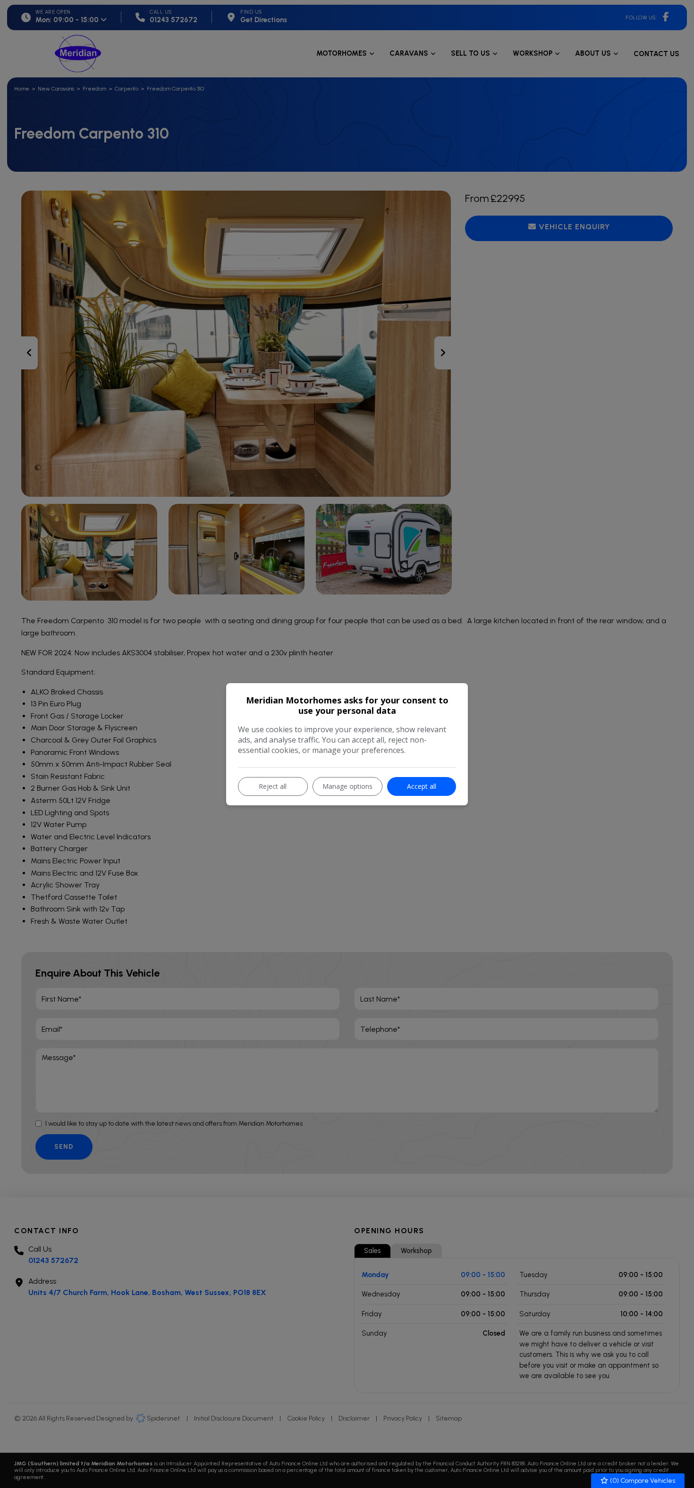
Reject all (273, 786)
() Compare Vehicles (642, 1481)
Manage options (347, 786)
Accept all (421, 786)
